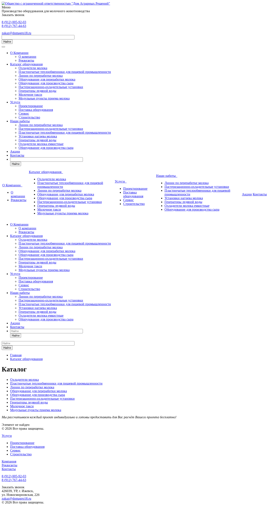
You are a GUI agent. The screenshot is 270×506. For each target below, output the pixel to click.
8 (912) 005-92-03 (14, 22)
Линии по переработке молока (41, 75)
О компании (27, 56)
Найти (7, 41)
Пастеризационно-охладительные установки (51, 87)
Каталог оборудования (26, 64)
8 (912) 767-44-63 (14, 26)
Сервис (24, 113)
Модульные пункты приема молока (44, 98)
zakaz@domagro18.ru (16, 33)
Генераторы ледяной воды (37, 91)
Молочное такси (30, 94)
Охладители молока (33, 68)
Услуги (15, 102)
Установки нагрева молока (38, 136)
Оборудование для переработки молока (47, 79)
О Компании (19, 53)
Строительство (29, 117)
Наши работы (20, 121)
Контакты (17, 155)
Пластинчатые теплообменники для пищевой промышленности (65, 72)
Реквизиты (26, 60)
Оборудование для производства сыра (46, 83)
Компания (9, 461)
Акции (15, 151)
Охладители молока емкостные (41, 144)
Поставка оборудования (36, 110)
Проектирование (31, 106)
